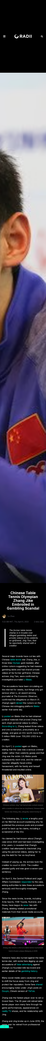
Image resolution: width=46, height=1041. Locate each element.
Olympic (16, 663)
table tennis (15, 659)
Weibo (36, 706)
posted (7, 716)
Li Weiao (28, 679)
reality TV (6, 1011)
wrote (25, 818)
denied (19, 703)
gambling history (29, 971)
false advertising (24, 964)
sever (26, 905)
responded (26, 882)
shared (39, 984)
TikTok (31, 991)
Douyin (5, 991)
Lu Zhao (11, 616)
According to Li (9, 726)
